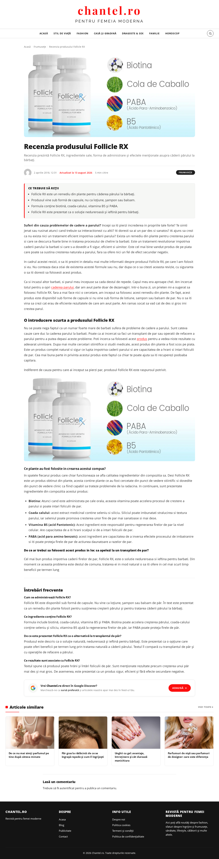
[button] (210, 33)
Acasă (44, 33)
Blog (61, 825)
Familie (154, 33)
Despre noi (118, 819)
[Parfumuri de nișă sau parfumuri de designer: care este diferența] (189, 732)
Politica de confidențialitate (128, 836)
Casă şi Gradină (105, 33)
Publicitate (65, 830)
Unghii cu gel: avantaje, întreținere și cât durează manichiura (131, 756)
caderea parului (62, 287)
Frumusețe (40, 46)
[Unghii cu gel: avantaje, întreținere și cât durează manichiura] (136, 732)
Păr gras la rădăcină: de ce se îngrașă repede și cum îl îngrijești (83, 754)
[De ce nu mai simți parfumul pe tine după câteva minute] (30, 732)
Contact (63, 836)
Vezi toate (204, 707)
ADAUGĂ (179, 688)
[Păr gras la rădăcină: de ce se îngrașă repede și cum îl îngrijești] (83, 732)
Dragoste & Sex (133, 33)
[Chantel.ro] (109, 14)
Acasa (62, 819)
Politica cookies (121, 825)
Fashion (82, 33)
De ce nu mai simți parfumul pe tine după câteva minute (29, 754)
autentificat (67, 788)
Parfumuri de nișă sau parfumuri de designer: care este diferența (189, 754)
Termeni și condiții (123, 830)
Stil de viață (62, 33)
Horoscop (172, 33)
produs (142, 339)
